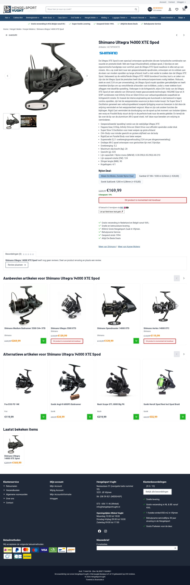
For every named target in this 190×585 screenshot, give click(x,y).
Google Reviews (99, 574)
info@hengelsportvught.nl (108, 507)
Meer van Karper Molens (129, 246)
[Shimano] (108, 54)
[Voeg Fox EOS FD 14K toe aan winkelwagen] (43, 417)
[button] (170, 9)
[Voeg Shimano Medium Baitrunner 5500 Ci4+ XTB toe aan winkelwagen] (43, 341)
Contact (171, 2)
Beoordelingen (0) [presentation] (13, 254)
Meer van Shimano (107, 246)
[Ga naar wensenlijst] (177, 9)
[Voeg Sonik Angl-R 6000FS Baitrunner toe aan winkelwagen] (90, 417)
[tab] (19, 254)
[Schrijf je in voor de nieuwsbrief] (175, 548)
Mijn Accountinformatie (60, 494)
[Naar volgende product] (184, 35)
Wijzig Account (56, 490)
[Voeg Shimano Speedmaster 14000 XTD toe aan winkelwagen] (136, 341)
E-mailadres (120, 544)
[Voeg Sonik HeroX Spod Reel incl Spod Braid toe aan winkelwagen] (183, 417)
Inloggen (180, 2)
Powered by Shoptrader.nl (95, 579)
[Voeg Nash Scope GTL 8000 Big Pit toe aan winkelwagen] (136, 417)
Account (163, 2)
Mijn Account (56, 486)
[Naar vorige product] (177, 35)
